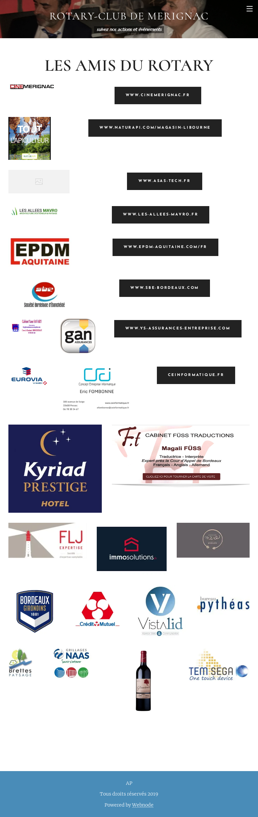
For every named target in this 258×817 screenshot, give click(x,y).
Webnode (143, 805)
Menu (249, 8)
